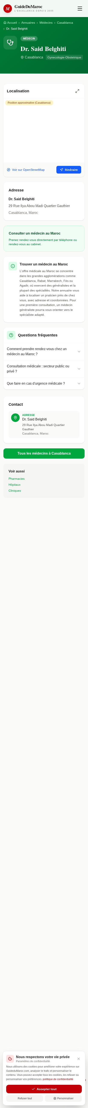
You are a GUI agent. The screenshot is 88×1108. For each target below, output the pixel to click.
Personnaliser (65, 1098)
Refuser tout (25, 1098)
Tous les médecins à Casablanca (44, 453)
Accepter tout (47, 1089)
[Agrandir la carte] (77, 91)
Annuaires (28, 22)
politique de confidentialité (58, 1079)
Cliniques (15, 490)
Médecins (46, 22)
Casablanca (65, 22)
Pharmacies (17, 478)
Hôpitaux (15, 484)
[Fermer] (78, 1059)
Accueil (12, 22)
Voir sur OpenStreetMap (28, 169)
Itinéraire (71, 169)
